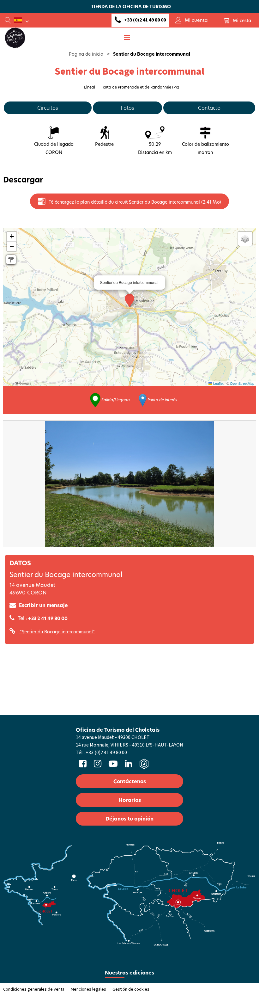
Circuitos (47, 107)
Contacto (209, 107)
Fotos (127, 107)
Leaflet (218, 383)
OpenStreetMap (242, 383)
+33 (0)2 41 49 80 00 (145, 19)
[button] (237, 20)
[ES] (21, 20)
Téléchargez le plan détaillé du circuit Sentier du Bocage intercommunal (135, 202)
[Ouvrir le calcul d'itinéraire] (11, 259)
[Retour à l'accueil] (15, 37)
